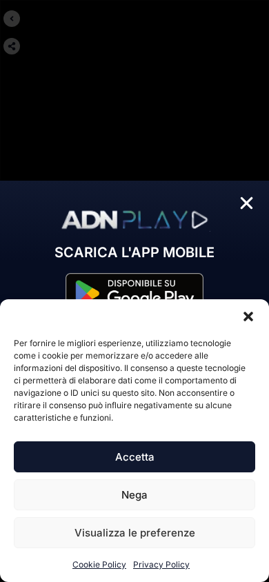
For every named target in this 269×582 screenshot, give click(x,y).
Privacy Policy (161, 564)
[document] (134, 291)
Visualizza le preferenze (134, 532)
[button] (248, 316)
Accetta (135, 456)
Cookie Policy (99, 564)
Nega (134, 494)
